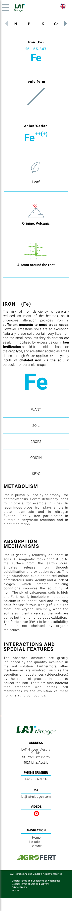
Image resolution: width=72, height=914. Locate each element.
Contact (36, 846)
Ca (56, 24)
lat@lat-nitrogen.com (36, 796)
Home (36, 837)
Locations (36, 842)
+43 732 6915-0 (36, 779)
